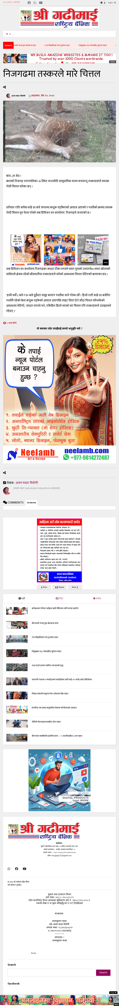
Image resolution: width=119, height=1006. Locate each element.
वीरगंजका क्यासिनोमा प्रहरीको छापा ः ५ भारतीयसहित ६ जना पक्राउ (57, 736)
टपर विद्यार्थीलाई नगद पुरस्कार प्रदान (40, 45)
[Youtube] (41, 3)
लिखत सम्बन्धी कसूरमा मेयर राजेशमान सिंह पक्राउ (50, 693)
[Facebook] (29, 3)
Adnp (112, 62)
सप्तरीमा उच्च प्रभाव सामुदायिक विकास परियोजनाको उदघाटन (54, 708)
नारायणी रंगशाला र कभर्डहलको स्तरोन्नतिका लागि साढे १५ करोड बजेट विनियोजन (62, 679)
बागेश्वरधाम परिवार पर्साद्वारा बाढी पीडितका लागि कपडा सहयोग (55, 608)
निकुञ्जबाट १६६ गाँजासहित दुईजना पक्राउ (76, 45)
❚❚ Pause (59, 587)
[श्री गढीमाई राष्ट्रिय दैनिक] (59, 27)
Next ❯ (75, 587)
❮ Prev (44, 587)
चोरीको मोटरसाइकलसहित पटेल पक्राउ (46, 722)
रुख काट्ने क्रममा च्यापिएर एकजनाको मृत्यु (47, 665)
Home (33, 953)
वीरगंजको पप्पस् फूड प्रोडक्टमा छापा (45, 623)
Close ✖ (113, 992)
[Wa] (34, 3)
